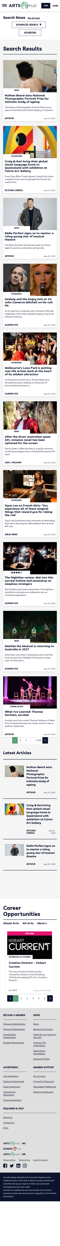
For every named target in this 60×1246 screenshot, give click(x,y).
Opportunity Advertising (9, 1093)
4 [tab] (33, 998)
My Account (39, 1076)
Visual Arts (11, 923)
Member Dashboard (43, 1092)
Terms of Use (24, 1160)
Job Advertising (10, 1076)
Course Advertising (12, 1100)
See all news (34, 18)
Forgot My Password (43, 1081)
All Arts (28, 923)
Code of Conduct (40, 1160)
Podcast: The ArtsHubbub (39, 1044)
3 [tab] (27, 998)
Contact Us (8, 1122)
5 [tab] (38, 998)
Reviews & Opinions (43, 1029)
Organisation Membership (9, 1036)
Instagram (25, 1166)
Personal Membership (14, 1029)
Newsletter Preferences (44, 1086)
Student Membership (13, 1042)
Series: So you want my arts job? (44, 1036)
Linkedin (18, 1166)
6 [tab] (44, 998)
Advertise (30, 32)
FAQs (5, 1127)
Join (46, 5)
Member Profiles (41, 1058)
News (36, 1024)
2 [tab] (21, 998)
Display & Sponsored (13, 1081)
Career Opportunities (21, 910)
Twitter (12, 1165)
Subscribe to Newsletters (39, 1052)
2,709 (38, 740)
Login (55, 5)
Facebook (5, 1166)
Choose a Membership (14, 1024)
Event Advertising (11, 1086)
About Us (7, 1117)
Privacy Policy (9, 1160)
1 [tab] (15, 998)
